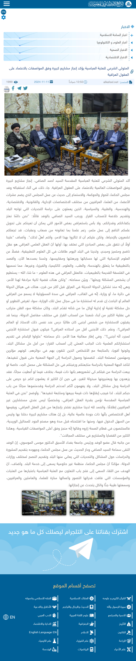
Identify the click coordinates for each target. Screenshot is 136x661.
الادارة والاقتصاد (42, 624)
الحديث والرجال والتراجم (76, 607)
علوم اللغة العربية (79, 615)
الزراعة (122, 641)
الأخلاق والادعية (42, 607)
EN (3, 12)
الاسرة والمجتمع (117, 615)
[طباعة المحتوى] (7, 89)
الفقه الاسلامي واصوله (38, 598)
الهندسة (46, 649)
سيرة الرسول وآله (116, 607)
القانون (122, 632)
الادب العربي (44, 615)
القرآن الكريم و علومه (114, 598)
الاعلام (85, 632)
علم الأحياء (120, 649)
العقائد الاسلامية (79, 598)
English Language (40, 632)
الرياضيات (83, 649)
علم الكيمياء (45, 641)
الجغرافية (84, 624)
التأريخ (122, 624)
